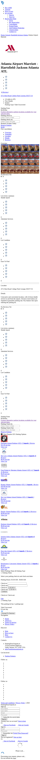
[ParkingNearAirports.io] (14, 4)
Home (3, 35)
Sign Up (11, 17)
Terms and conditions (8, 703)
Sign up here (17, 737)
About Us (8, 620)
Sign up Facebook (8, 725)
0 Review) (5, 92)
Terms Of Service (10, 622)
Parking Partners (10, 656)
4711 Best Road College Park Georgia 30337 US (17, 96)
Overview (8, 132)
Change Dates (13, 30)
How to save (9, 11)
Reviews (8, 140)
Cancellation (13, 24)
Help (6, 631)
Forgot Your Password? (20, 733)
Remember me (8, 733)
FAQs (11, 20)
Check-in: (4, 583)
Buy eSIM (8, 8)
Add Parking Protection (16, 28)
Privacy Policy (9, 624)
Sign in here (22, 721)
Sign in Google (22, 741)
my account (8, 13)
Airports (7, 9)
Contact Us (12, 31)
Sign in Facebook (8, 741)
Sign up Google (23, 725)
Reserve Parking (6, 432)
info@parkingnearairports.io (14, 649)
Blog (6, 635)
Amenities (8, 134)
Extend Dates (13, 26)
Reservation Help (10, 19)
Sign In (11, 15)
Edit (2, 599)
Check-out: (4, 585)
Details (7, 138)
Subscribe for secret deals (11, 717)
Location (8, 136)
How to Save (9, 633)
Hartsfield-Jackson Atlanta (19, 35)
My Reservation (14, 22)
